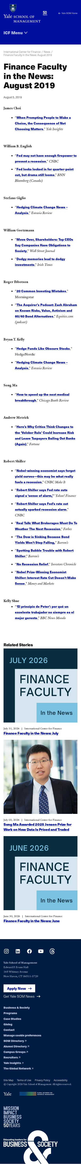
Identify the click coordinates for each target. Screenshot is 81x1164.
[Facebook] (29, 953)
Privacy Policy (42, 1080)
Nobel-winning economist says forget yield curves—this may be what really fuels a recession (45, 476)
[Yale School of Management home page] (22, 13)
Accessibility (60, 1080)
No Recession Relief (32, 564)
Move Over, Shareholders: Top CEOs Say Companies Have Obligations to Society (44, 245)
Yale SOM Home (69, 13)
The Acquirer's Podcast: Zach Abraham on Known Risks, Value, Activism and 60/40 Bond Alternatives (46, 310)
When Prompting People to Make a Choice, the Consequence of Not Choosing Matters (43, 123)
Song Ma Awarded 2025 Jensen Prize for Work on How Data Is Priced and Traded (38, 827)
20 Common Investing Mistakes (41, 291)
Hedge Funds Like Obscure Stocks (43, 348)
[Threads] (52, 953)
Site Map (8, 1080)
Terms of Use (24, 1080)
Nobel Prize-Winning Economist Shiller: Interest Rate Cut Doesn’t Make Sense (45, 578)
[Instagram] (6, 953)
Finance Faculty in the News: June (32, 920)
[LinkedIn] (18, 953)
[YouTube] (41, 953)
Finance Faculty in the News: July (31, 733)
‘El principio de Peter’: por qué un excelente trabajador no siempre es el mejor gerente (44, 612)
